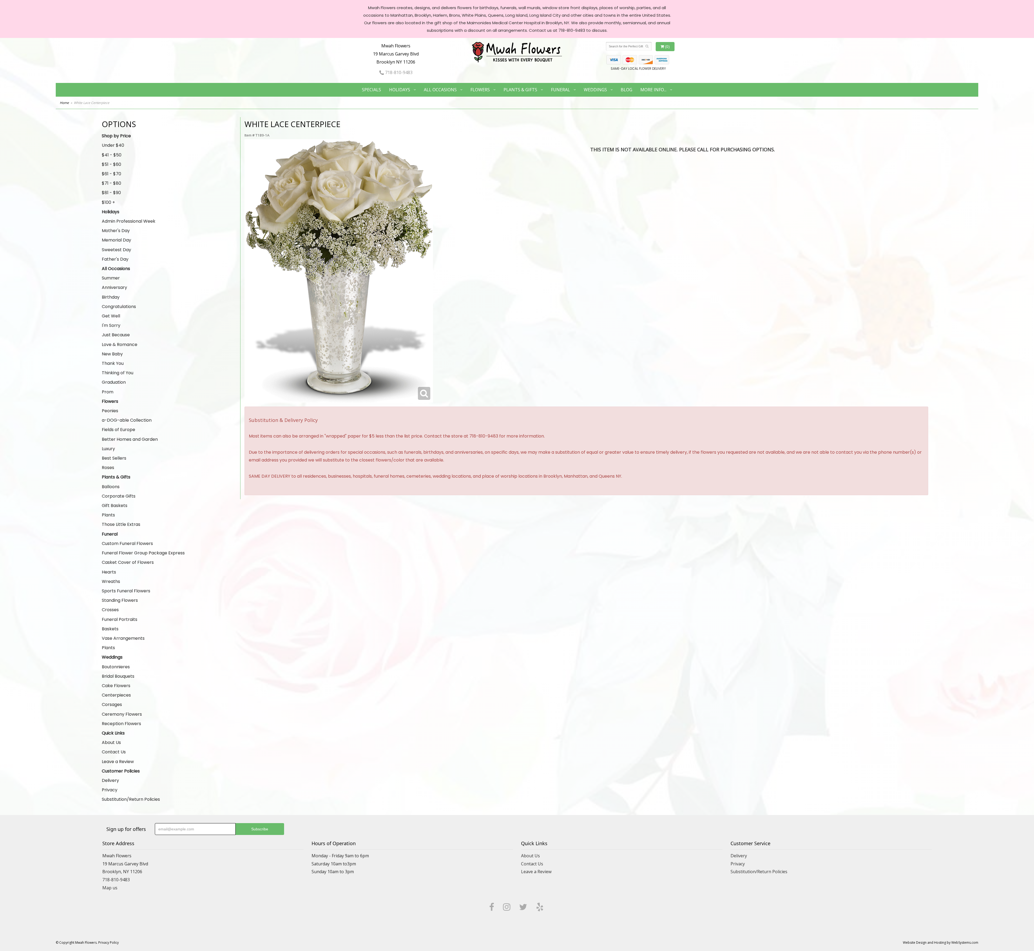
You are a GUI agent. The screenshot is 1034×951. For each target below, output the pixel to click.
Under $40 (113, 145)
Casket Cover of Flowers (128, 562)
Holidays (399, 90)
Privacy (109, 790)
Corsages (112, 704)
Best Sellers (114, 458)
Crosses (110, 610)
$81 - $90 (111, 193)
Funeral (560, 90)
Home (64, 102)
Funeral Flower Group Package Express (143, 553)
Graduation (114, 382)
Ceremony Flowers (122, 714)
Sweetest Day (116, 250)
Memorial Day (116, 240)
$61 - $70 (111, 174)
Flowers (480, 90)
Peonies (110, 411)
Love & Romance (119, 344)
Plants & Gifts (520, 90)
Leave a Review (118, 761)
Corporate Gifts (118, 496)
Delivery (110, 780)
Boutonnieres (116, 667)
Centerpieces (116, 695)
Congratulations (119, 306)
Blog (626, 90)
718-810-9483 (398, 72)
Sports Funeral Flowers (126, 591)
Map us (109, 888)
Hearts (109, 572)
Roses (108, 467)
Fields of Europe (118, 429)
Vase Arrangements (123, 638)
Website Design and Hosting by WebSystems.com (940, 942)
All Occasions (440, 90)
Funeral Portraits (119, 619)
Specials (371, 90)
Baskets (110, 629)
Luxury (108, 449)
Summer (111, 278)
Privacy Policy (108, 942)
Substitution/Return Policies (131, 799)
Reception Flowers (121, 724)
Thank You (113, 363)
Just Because (116, 335)
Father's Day (115, 259)
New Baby (112, 354)
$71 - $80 (111, 183)
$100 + (108, 202)
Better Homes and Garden (130, 439)
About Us (111, 742)
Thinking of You (117, 373)
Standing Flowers (120, 600)
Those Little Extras (121, 524)
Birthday (111, 297)
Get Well (111, 316)
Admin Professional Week (128, 221)
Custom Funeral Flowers (127, 543)
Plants (108, 515)
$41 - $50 (111, 155)
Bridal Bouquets (118, 676)
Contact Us (114, 752)
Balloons (111, 487)
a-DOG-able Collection (127, 420)
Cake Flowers (116, 686)
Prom (107, 392)
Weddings (595, 90)
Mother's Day (116, 231)
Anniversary (114, 287)
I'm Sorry (111, 325)
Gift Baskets (114, 505)
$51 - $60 (111, 164)
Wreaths (111, 581)
